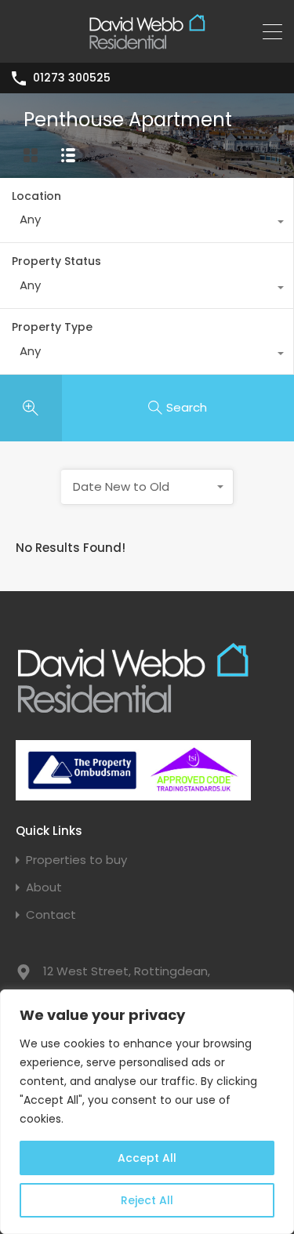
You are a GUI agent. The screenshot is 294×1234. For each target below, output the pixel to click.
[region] (147, 1111)
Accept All (147, 1158)
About (44, 887)
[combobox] (146, 223)
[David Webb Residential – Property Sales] (147, 43)
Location (36, 196)
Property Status (56, 261)
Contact (51, 914)
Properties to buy (76, 860)
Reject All (147, 1200)
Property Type (52, 327)
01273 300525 (72, 78)
